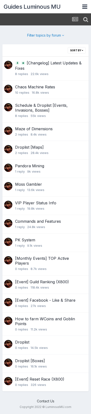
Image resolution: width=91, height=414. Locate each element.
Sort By (76, 50)
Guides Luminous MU (32, 6)
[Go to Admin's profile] (8, 65)
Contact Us (45, 401)
